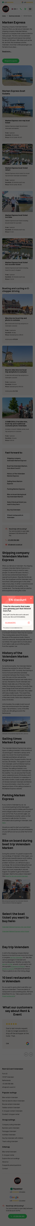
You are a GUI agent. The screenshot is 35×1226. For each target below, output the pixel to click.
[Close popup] (31, 598)
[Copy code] (29, 623)
